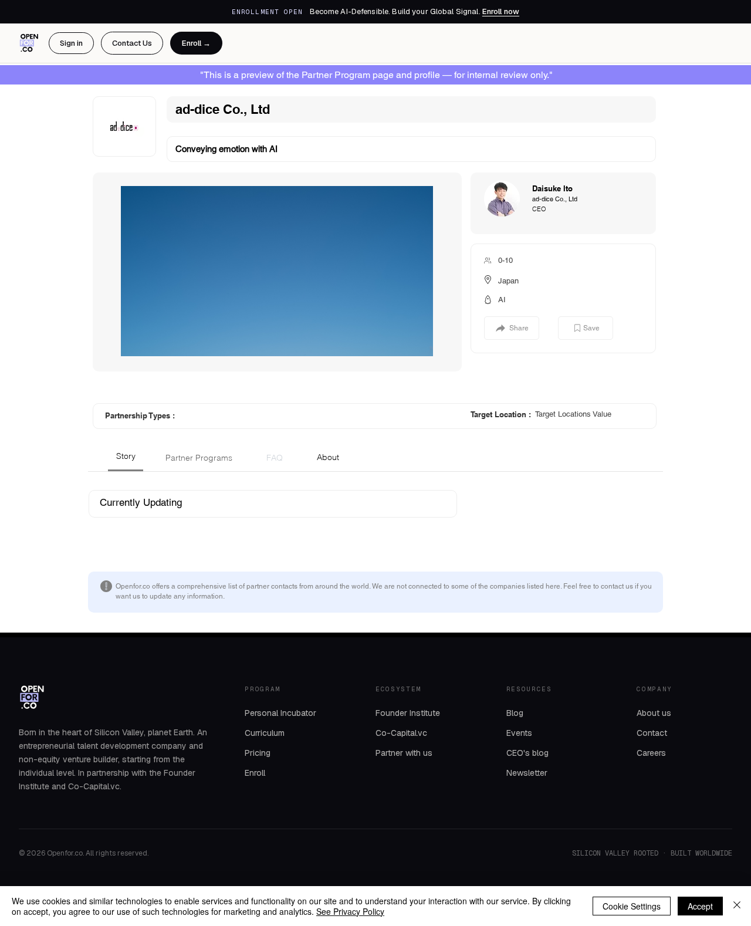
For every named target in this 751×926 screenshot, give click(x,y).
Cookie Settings (632, 906)
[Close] (737, 906)
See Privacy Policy (350, 911)
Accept (700, 906)
